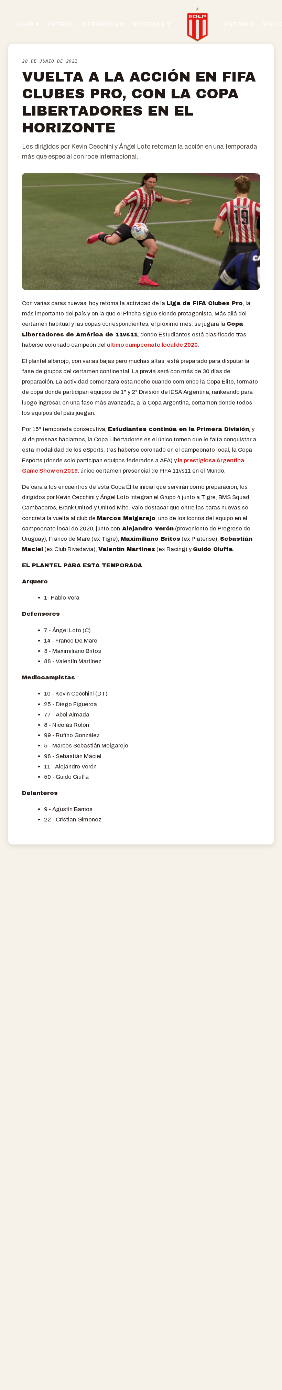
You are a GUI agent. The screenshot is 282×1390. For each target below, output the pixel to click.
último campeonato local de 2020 (152, 345)
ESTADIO (239, 24)
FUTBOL (60, 24)
